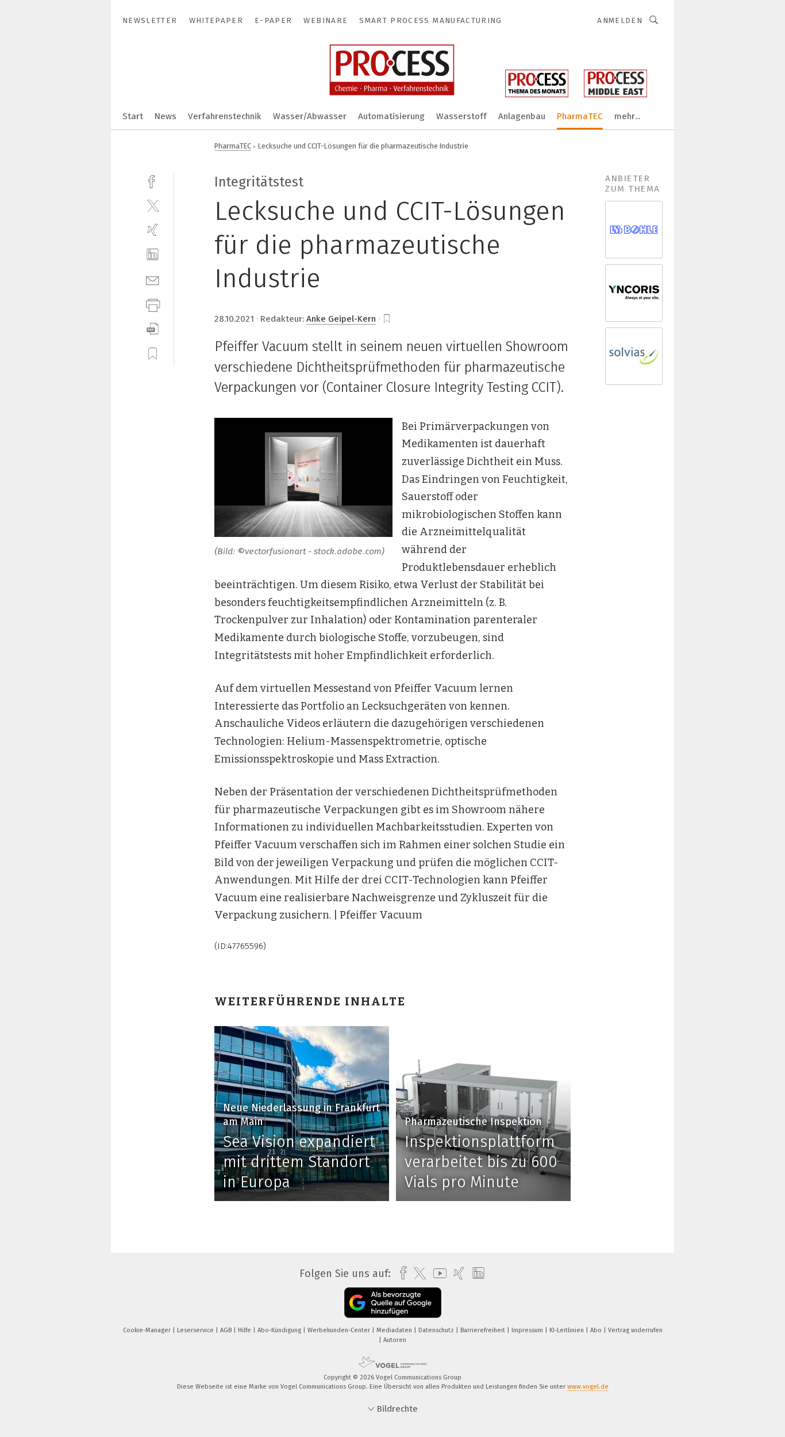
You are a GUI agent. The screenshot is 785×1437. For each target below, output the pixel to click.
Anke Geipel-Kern (341, 319)
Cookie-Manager (147, 1330)
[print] (152, 304)
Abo (596, 1330)
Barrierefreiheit (483, 1330)
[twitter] (152, 205)
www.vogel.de (588, 1386)
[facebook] (152, 180)
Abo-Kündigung (280, 1330)
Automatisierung (391, 116)
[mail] (152, 279)
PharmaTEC (580, 116)
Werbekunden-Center (339, 1330)
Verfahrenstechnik (224, 116)
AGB (226, 1330)
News (165, 116)
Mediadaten (395, 1330)
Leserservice (196, 1330)
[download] (152, 329)
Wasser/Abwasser (310, 116)
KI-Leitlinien (567, 1330)
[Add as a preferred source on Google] (392, 1302)
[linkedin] (152, 254)
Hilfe (245, 1330)
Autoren (394, 1340)
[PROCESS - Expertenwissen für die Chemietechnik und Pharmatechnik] (132, 115)
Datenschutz (437, 1330)
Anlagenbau (521, 116)
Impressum (528, 1330)
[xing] (152, 230)
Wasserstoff (461, 116)
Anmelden (619, 20)
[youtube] (437, 1273)
